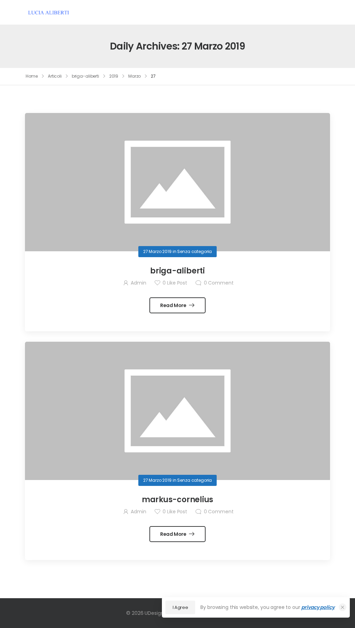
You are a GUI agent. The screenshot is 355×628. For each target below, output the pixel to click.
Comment (219, 282)
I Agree (180, 607)
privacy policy (317, 607)
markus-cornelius (177, 499)
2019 (114, 76)
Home (32, 76)
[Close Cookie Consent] (342, 607)
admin (138, 282)
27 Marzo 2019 (157, 251)
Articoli (55, 76)
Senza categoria (194, 251)
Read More (174, 305)
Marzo (134, 76)
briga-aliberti (85, 76)
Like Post (175, 282)
